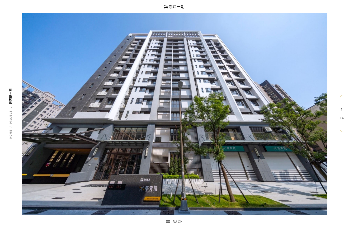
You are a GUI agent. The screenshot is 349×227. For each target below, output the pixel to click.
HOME (10, 134)
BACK (178, 221)
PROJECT (10, 117)
